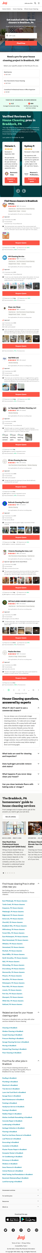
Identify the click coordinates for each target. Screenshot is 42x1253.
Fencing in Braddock (9, 1110)
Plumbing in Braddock (10, 1082)
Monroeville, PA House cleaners (13, 972)
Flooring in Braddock (9, 1132)
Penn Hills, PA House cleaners (12, 986)
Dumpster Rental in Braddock (12, 1153)
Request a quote (11, 180)
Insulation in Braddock (10, 1146)
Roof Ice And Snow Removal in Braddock (16, 1135)
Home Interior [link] (6, 9)
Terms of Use (16, 1243)
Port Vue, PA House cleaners (12, 994)
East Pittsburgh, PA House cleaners (14, 901)
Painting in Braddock (9, 1103)
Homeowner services (8, 1190)
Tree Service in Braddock (11, 1089)
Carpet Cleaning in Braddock (12, 1035)
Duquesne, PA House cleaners (12, 908)
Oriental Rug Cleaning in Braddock (14, 1049)
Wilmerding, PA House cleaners (13, 965)
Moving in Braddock (9, 1046)
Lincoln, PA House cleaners (11, 990)
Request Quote (21, 243)
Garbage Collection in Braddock (13, 1128)
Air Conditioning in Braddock (12, 1157)
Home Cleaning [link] (17, 9)
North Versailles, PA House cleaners (15, 958)
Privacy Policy (26, 1243)
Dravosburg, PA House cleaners (13, 969)
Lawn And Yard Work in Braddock (14, 1092)
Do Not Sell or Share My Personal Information (21, 1249)
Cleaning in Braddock (9, 1028)
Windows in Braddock (9, 1164)
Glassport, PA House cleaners (12, 997)
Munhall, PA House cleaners (12, 951)
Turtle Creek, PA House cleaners (13, 904)
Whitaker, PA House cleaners (12, 944)
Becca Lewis (6, 838)
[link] (7, 174)
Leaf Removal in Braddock (11, 1139)
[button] (5, 235)
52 (33, 690)
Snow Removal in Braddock (12, 1167)
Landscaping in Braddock (11, 1124)
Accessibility (20, 1246)
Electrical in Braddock (10, 1085)
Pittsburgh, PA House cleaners (13, 912)
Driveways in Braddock (10, 1160)
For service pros (7, 1196)
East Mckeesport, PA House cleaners (15, 937)
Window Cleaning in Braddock (12, 1031)
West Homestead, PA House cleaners (15, 940)
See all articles (10, 817)
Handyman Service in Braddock (13, 1107)
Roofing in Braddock (9, 1078)
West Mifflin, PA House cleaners (13, 954)
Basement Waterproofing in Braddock (15, 1178)
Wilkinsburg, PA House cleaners (13, 929)
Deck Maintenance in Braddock (13, 1099)
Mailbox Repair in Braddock (12, 1114)
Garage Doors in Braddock (11, 1096)
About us (5, 1207)
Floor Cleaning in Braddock (11, 1053)
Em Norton (32, 838)
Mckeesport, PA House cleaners (13, 983)
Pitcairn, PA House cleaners (12, 976)
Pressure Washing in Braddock (13, 1038)
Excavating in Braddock (10, 1142)
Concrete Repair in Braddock (12, 1121)
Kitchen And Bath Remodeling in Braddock (17, 1117)
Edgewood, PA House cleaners (13, 915)
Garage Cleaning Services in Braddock (15, 1042)
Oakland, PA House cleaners (12, 1004)
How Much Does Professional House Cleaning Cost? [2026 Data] (13, 844)
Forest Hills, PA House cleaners (13, 933)
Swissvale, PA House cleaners (12, 919)
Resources (5, 1201)
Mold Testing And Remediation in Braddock (17, 1174)
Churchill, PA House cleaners (12, 922)
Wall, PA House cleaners (10, 961)
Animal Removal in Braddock (12, 1171)
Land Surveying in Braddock (12, 1182)
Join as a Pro (29, 3)
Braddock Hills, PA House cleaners (14, 926)
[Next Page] (38, 690)
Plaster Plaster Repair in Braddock (14, 1149)
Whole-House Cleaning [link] (31, 9)
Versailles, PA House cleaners (12, 979)
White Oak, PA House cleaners (13, 1001)
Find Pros (21, 43)
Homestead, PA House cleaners (13, 947)
